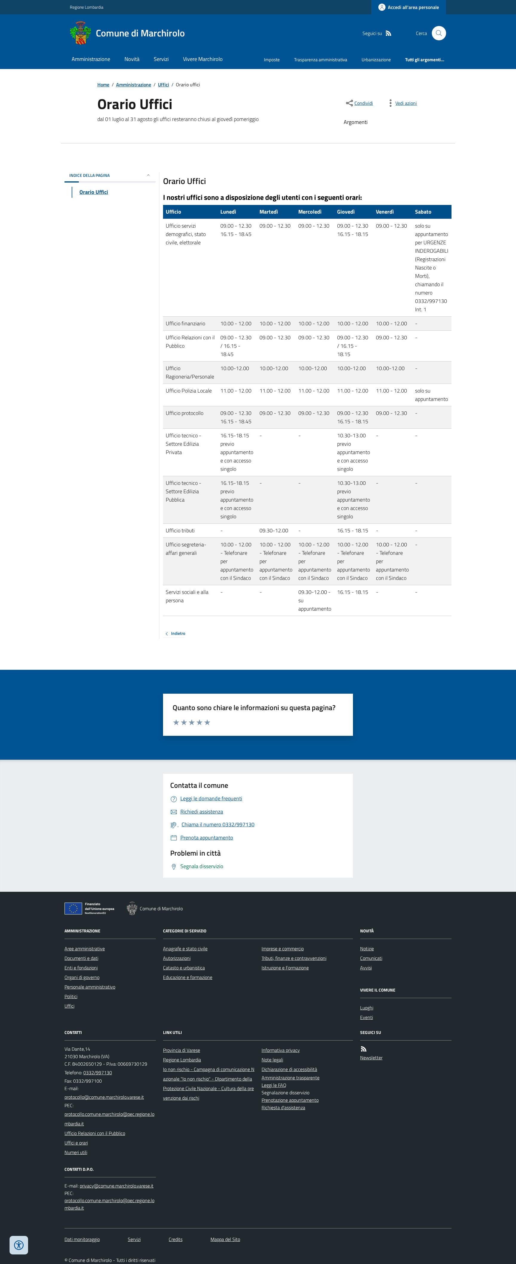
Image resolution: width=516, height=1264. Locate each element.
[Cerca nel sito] (436, 33)
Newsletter (371, 1057)
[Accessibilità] (19, 1245)
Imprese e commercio (283, 948)
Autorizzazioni (177, 958)
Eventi (366, 1017)
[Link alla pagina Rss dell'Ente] (363, 1049)
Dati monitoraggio (82, 1239)
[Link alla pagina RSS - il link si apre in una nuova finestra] (388, 33)
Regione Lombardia (86, 7)
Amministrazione (91, 59)
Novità (132, 59)
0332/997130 (97, 1072)
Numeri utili (75, 1152)
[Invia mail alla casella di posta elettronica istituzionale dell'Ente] (104, 1097)
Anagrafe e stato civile (185, 948)
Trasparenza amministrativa (320, 59)
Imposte (272, 59)
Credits (175, 1239)
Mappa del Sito (225, 1239)
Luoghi (366, 1007)
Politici (70, 996)
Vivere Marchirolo (203, 59)
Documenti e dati (81, 958)
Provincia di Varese (181, 1050)
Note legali (272, 1059)
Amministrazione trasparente (291, 1077)
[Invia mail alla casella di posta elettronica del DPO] (116, 1186)
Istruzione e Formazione (285, 967)
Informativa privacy (281, 1050)
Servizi (161, 59)
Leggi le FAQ (274, 1085)
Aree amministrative (84, 948)
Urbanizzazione (376, 59)
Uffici (163, 84)
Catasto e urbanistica (184, 967)
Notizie (367, 948)
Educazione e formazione (187, 977)
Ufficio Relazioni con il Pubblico (94, 1133)
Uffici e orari (76, 1142)
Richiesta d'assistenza (283, 1107)
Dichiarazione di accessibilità (289, 1069)
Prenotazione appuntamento (290, 1100)
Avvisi (366, 967)
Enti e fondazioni (81, 967)
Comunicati (371, 958)
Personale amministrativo (89, 986)
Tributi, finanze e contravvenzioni (294, 958)
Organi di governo (81, 977)
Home (103, 84)
